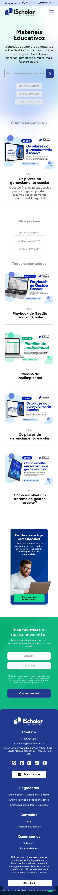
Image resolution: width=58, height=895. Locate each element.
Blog (29, 821)
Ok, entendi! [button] (29, 883)
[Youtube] (44, 763)
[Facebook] (21, 763)
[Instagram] (29, 763)
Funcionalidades (29, 848)
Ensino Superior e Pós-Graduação (29, 804)
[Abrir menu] (51, 12)
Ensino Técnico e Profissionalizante (29, 799)
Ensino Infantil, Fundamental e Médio (29, 794)
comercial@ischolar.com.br (29, 743)
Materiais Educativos (29, 826)
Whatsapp (30, 3)
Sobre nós (29, 843)
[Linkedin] (36, 763)
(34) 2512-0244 (29, 738)
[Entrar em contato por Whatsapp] (14, 763)
